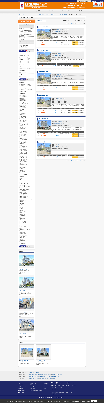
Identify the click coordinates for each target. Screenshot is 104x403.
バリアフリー (23, 109)
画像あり (22, 89)
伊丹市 (37, 372)
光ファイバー (23, 182)
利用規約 (21, 388)
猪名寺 (60, 31)
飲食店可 (22, 214)
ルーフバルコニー (24, 139)
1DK (21, 57)
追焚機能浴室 (23, 159)
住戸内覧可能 (23, 197)
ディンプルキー (24, 190)
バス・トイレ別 (24, 157)
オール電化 (23, 141)
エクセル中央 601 (23, 290)
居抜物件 (22, 215)
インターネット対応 (25, 183)
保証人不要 (23, 105)
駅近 (31, 384)
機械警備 (22, 240)
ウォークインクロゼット (26, 172)
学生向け (22, 125)
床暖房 (22, 170)
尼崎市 (58, 29)
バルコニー (23, 138)
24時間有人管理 (24, 193)
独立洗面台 (23, 167)
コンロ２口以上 (24, 152)
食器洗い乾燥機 (24, 153)
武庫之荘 (34, 378)
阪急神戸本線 (57, 123)
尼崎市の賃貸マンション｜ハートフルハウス (62, 383)
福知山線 (56, 31)
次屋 (61, 374)
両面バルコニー (24, 228)
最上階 (22, 207)
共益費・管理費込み (24, 48)
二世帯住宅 (23, 116)
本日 (29, 84)
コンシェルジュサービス (26, 199)
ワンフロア (23, 211)
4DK (29, 62)
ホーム (20, 383)
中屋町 (33, 374)
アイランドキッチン (25, 230)
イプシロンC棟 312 (43, 27)
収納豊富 (22, 176)
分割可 (22, 110)
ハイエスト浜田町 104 (24, 333)
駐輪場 (22, 145)
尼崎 (54, 378)
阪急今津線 (48, 376)
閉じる (94, 401)
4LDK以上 (22, 64)
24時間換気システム (25, 224)
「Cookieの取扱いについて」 (75, 401)
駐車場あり (23, 200)
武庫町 (49, 374)
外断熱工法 (23, 243)
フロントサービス (24, 194)
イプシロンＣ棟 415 (43, 142)
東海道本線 (42, 376)
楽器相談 (22, 98)
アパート (22, 37)
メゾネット (23, 135)
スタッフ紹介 (46, 386)
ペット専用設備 (24, 96)
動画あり (30, 89)
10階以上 (22, 204)
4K (21, 62)
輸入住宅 (22, 232)
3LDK (29, 61)
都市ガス (22, 218)
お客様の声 (46, 384)
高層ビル (22, 212)
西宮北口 (42, 378)
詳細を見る (75, 42)
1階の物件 (23, 203)
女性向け (22, 128)
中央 (36, 374)
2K (21, 58)
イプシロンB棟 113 (43, 95)
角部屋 (22, 210)
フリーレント (23, 117)
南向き (22, 208)
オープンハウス (24, 120)
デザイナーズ (23, 102)
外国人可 (22, 121)
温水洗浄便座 (23, 161)
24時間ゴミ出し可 (24, 196)
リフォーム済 (23, 222)
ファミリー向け (24, 130)
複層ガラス (23, 233)
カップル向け (23, 127)
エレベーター (23, 142)
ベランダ (22, 136)
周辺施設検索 (46, 383)
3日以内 (22, 85)
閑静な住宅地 (23, 100)
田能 (61, 29)
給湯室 (22, 239)
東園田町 (57, 374)
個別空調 (22, 217)
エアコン (22, 168)
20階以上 (22, 205)
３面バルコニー (24, 226)
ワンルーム (22, 55)
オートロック (23, 185)
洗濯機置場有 (23, 149)
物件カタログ (22, 392)
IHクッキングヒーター (25, 229)
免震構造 (22, 236)
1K (28, 55)
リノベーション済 (24, 103)
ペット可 (32, 386)
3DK (21, 61)
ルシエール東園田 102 (24, 312)
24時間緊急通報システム (26, 189)
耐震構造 (22, 237)
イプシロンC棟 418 (43, 71)
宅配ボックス (23, 187)
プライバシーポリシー (23, 386)
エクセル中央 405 (23, 269)
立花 (38, 378)
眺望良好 (22, 114)
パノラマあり (23, 91)
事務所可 (22, 106)
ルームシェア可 (24, 124)
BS (21, 179)
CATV (22, 181)
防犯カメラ (23, 192)
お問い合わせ (46, 388)
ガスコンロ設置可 (24, 123)
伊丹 (48, 378)
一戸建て (22, 39)
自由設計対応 (23, 235)
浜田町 (53, 374)
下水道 (22, 219)
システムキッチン (24, 154)
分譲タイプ (23, 112)
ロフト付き (23, 134)
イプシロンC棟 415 (43, 50)
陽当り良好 (23, 99)
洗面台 (22, 163)
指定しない (22, 84)
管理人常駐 (23, 113)
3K (28, 59)
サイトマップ (22, 390)
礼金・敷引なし (23, 46)
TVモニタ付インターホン (26, 186)
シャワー (22, 166)
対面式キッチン (24, 156)
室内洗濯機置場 (24, 131)
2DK (29, 58)
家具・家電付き (24, 147)
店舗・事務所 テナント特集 (36, 390)
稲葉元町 (45, 374)
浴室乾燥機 (23, 160)
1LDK (29, 57)
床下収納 (22, 171)
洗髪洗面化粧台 (24, 164)
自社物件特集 (33, 383)
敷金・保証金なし (24, 45)
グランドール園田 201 (43, 118)
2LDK (21, 59)
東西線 (58, 376)
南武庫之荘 (40, 374)
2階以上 (22, 201)
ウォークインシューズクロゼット (26, 175)
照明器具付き (23, 143)
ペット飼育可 (23, 95)
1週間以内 (30, 85)
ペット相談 (23, 221)
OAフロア (23, 241)
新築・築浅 (32, 388)
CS (21, 178)
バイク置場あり (24, 146)
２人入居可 (23, 107)
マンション (27, 37)
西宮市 (34, 372)
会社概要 (21, 384)
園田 (61, 123)
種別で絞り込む (26, 24)
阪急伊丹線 (53, 376)
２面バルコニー (24, 225)
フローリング (23, 132)
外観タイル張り (24, 150)
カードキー (23, 118)
